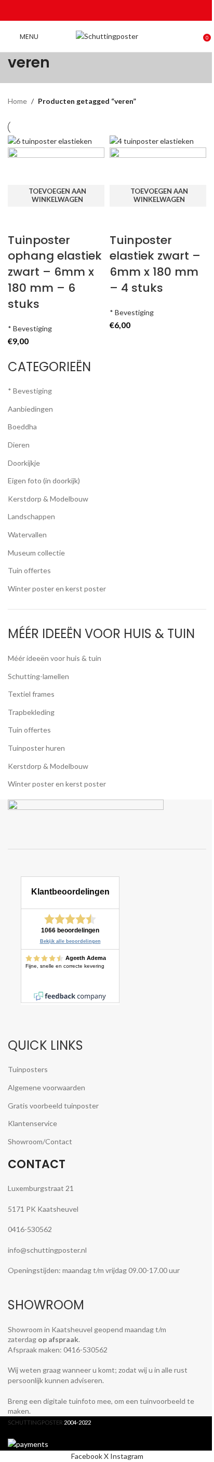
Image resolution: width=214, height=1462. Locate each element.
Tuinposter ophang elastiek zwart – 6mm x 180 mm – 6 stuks (55, 272)
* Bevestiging (30, 328)
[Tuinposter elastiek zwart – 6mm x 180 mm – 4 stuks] (152, 140)
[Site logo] (107, 35)
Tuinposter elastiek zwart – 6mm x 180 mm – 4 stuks (155, 264)
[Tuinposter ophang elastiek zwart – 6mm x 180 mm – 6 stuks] (50, 140)
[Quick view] (48, 220)
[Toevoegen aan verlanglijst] (76, 220)
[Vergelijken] (21, 220)
